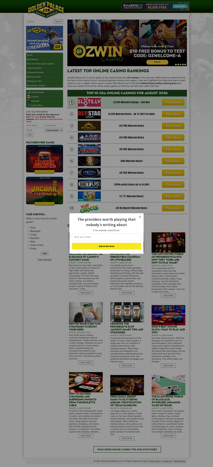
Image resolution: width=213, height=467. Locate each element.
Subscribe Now (107, 246)
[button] (106, 222)
